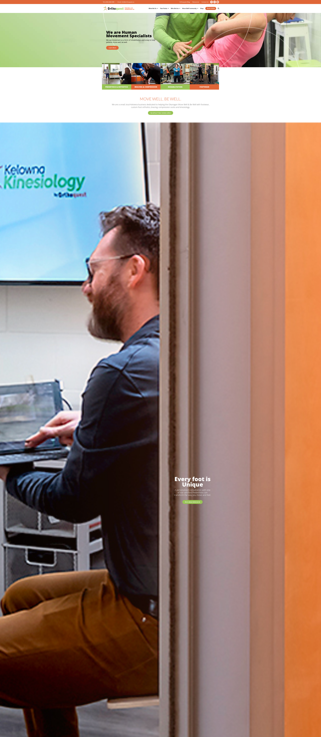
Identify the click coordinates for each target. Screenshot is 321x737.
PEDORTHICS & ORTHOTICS (116, 87)
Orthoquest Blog (184, 2)
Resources (195, 2)
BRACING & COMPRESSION (146, 87)
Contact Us (205, 2)
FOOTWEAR (204, 87)
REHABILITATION (175, 87)
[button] (218, 8)
